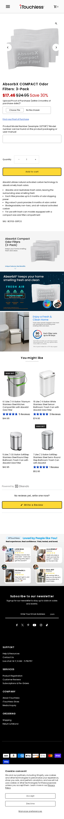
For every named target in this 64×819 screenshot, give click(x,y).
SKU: (5, 221)
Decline (30, 803)
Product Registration (12, 676)
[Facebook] (17, 625)
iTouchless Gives (11, 701)
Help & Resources (11, 653)
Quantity (7, 159)
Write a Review (38, 506)
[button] (16, 414)
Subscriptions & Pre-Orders (16, 683)
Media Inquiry (9, 705)
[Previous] (8, 47)
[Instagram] (41, 625)
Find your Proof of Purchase (16, 119)
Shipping (7, 720)
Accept (30, 796)
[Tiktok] (47, 625)
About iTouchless (11, 698)
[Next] (56, 47)
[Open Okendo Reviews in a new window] (15, 486)
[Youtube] (34, 625)
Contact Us (8, 657)
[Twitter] (22, 625)
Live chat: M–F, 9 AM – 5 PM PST (17, 661)
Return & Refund (10, 724)
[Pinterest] (28, 625)
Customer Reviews (12, 679)
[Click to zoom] (56, 23)
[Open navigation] (8, 6)
